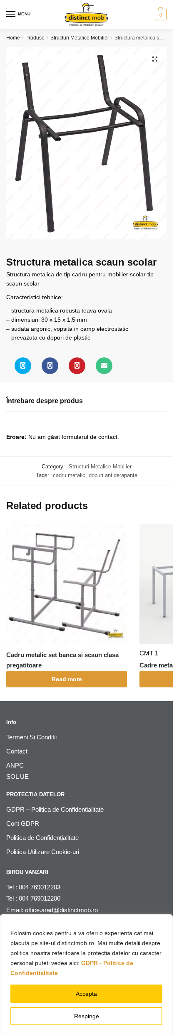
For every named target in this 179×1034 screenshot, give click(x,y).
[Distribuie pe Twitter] (23, 365)
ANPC (15, 765)
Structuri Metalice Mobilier (79, 38)
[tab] (86, 401)
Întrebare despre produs (44, 400)
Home (13, 38)
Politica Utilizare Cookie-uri (42, 851)
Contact (16, 751)
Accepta (86, 993)
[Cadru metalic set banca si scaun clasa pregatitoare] (66, 584)
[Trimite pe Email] (104, 365)
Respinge (86, 1016)
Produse (35, 38)
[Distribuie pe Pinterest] (77, 365)
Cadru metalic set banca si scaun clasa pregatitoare (62, 659)
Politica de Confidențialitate (42, 837)
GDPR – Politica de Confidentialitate (55, 809)
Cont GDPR (22, 823)
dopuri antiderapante (113, 475)
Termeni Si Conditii (31, 737)
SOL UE (17, 776)
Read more (67, 679)
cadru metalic (69, 475)
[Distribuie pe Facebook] (50, 365)
